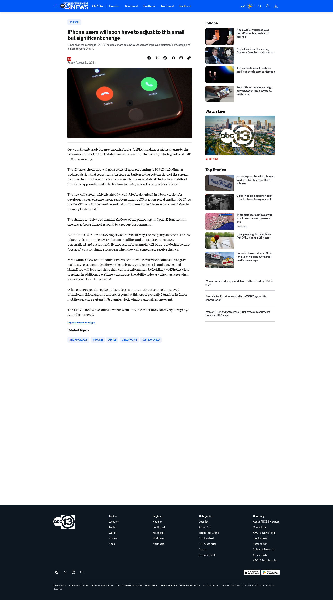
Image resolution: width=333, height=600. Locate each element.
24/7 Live (98, 6)
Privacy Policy (59, 585)
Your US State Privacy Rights (129, 585)
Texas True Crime (209, 532)
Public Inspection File (190, 585)
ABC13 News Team (264, 532)
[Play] (240, 135)
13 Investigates (207, 544)
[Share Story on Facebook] (149, 58)
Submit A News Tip (264, 549)
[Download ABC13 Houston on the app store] (252, 572)
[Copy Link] (189, 58)
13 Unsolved (206, 538)
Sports (203, 549)
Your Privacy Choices (78, 585)
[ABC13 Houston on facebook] (56, 572)
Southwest (131, 6)
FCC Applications (210, 585)
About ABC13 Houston (266, 521)
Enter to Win (260, 544)
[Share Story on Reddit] (165, 58)
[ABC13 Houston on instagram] (73, 572)
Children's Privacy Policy (102, 585)
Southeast (149, 6)
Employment (260, 538)
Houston (114, 6)
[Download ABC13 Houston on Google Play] (270, 572)
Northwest (167, 6)
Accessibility (260, 555)
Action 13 (204, 527)
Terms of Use (151, 585)
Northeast (185, 6)
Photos (113, 538)
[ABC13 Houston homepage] (74, 6)
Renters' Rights (207, 555)
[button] (55, 5)
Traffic (112, 527)
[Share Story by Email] (181, 58)
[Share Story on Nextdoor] (173, 58)
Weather (113, 521)
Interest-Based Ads (168, 585)
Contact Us (259, 527)
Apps (112, 544)
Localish (203, 521)
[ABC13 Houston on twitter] (65, 572)
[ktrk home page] (64, 522)
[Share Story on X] (157, 58)
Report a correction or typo (81, 322)
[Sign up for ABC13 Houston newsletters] (81, 572)
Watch (112, 532)
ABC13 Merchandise (265, 560)
